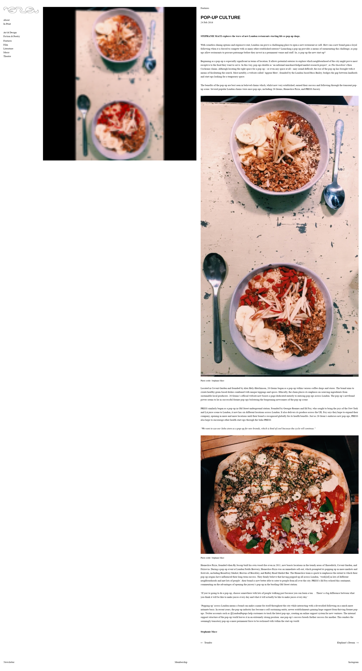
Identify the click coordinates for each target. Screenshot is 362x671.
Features (7, 40)
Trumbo (208, 642)
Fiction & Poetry (11, 36)
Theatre (7, 56)
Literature (8, 48)
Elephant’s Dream (346, 642)
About (6, 20)
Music (6, 52)
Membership (181, 662)
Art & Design (10, 32)
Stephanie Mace (209, 631)
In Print (7, 23)
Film (5, 44)
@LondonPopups (239, 613)
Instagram (353, 662)
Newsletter (9, 662)
